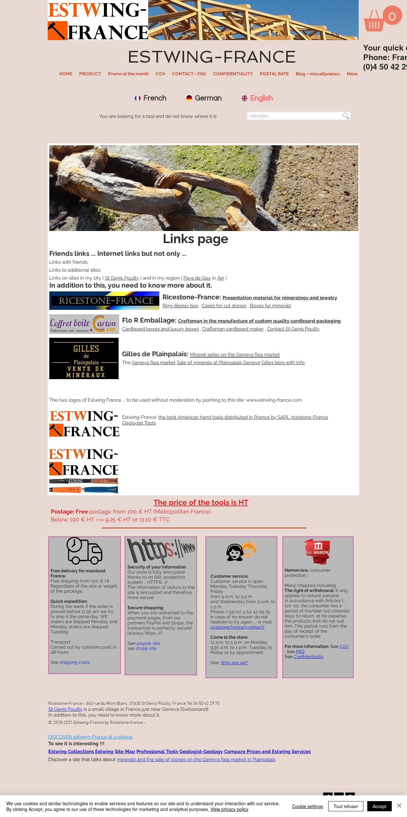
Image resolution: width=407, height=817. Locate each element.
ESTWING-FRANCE (212, 56)
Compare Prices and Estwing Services (267, 751)
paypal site (148, 643)
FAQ (300, 651)
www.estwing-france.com (274, 400)
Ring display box (180, 306)
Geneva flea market (154, 362)
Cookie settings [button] (307, 806)
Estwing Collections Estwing (81, 751)
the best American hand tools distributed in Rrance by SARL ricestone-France (243, 417)
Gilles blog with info (283, 362)
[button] (90, 73)
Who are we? (234, 662)
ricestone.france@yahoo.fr (237, 627)
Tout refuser (346, 806)
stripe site (146, 648)
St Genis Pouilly (122, 278)
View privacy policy (229, 809)
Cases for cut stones (224, 306)
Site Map (125, 751)
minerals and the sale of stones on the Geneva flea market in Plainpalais (196, 759)
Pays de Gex (197, 278)
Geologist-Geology (201, 751)
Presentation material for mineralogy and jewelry (280, 298)
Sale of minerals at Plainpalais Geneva (218, 362)
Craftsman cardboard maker (233, 329)
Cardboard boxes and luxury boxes (160, 329)
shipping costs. (75, 662)
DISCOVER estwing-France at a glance (90, 737)
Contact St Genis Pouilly (293, 329)
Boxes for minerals (270, 306)
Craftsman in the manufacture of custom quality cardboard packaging (259, 321)
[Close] (399, 806)
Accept (379, 806)
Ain (220, 278)
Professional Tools (157, 751)
